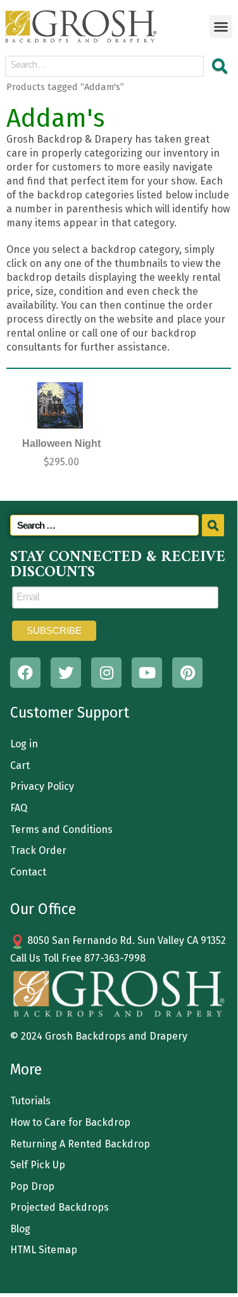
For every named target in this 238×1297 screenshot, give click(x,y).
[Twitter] (66, 672)
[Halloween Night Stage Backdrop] (60, 405)
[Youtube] (147, 672)
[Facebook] (25, 672)
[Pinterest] (187, 672)
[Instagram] (106, 672)
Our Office (43, 909)
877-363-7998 (115, 958)
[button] (221, 26)
